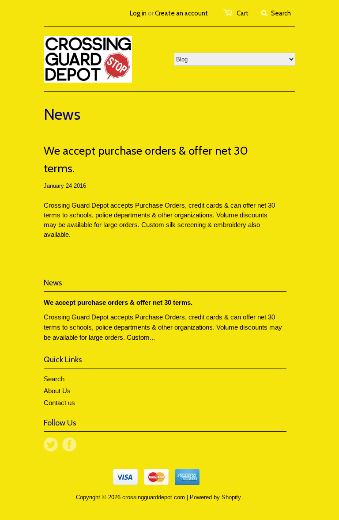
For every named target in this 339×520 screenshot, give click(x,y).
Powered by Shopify (215, 497)
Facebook (69, 444)
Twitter (51, 444)
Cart (243, 13)
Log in (138, 13)
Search (54, 379)
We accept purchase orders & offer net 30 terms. (146, 159)
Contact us (59, 402)
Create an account (181, 13)
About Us (57, 391)
